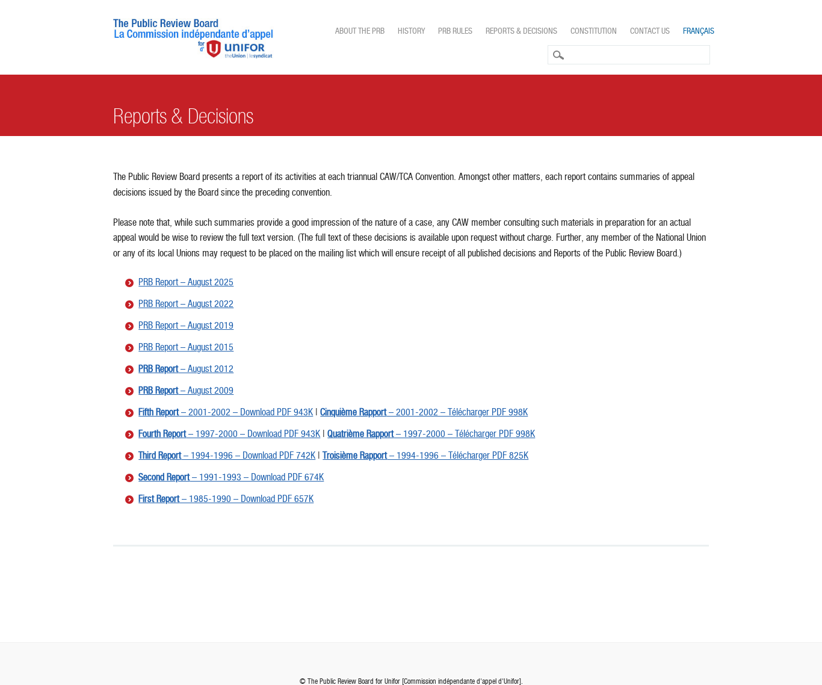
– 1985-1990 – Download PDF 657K (226, 498)
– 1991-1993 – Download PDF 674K (231, 477)
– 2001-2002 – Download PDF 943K (225, 412)
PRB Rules (455, 31)
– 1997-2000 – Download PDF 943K (229, 433)
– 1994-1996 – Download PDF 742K (226, 455)
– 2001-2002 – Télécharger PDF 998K (424, 412)
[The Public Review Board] (193, 55)
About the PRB (360, 31)
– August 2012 (185, 368)
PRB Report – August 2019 (185, 325)
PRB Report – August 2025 (185, 282)
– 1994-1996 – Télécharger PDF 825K (425, 455)
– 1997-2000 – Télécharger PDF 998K (431, 433)
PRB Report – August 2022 (185, 303)
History (411, 31)
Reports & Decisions (521, 31)
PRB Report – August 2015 (185, 347)
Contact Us (650, 31)
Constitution (593, 31)
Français (698, 31)
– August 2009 (185, 390)
